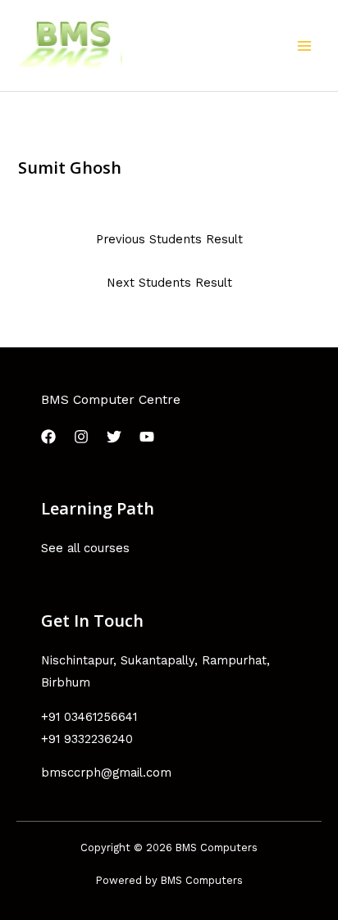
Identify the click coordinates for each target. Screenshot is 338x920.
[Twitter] (114, 436)
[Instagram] (81, 436)
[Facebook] (48, 436)
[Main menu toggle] (304, 46)
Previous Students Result (169, 239)
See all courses (85, 548)
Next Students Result (169, 282)
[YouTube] (146, 436)
